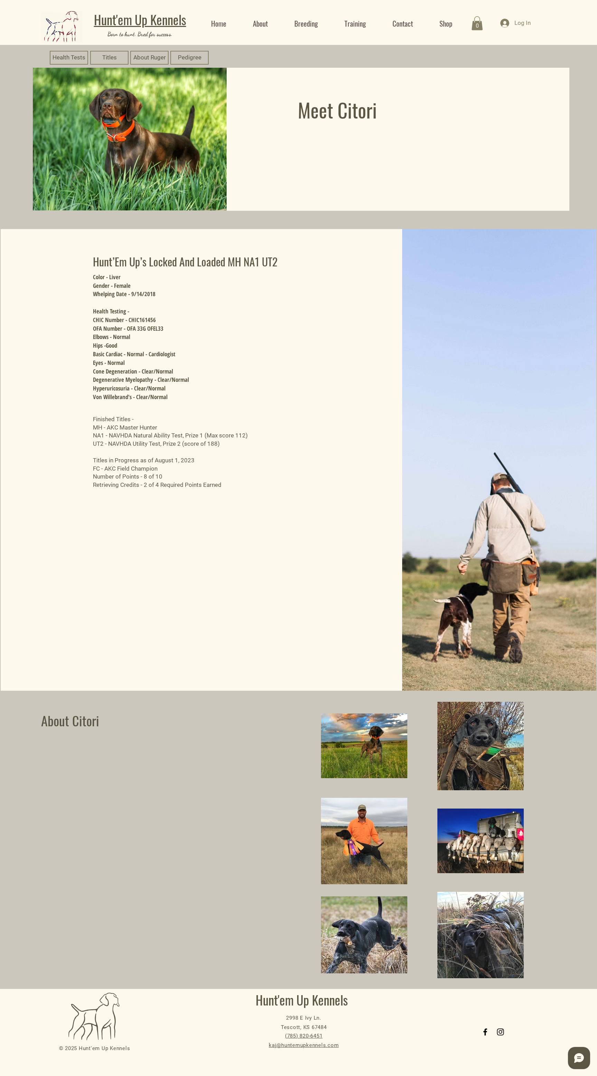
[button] (477, 23)
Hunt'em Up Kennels (140, 19)
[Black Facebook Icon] (485, 1032)
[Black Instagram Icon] (500, 1032)
